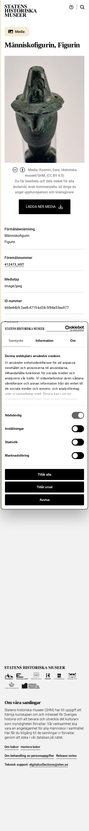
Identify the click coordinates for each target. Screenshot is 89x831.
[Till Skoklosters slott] (72, 676)
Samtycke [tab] (16, 340)
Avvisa (44, 500)
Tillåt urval (44, 487)
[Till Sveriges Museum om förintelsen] (31, 685)
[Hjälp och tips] (71, 7)
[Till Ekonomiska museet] (22, 676)
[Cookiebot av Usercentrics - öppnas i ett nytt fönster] (65, 328)
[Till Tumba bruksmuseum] (12, 685)
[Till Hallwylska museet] (36, 676)
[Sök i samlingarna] (82, 7)
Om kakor (12, 747)
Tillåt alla (44, 474)
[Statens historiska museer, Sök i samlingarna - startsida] (21, 10)
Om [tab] (73, 340)
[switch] (78, 428)
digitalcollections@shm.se (48, 765)
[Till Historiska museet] (48, 676)
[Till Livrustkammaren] (59, 676)
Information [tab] (44, 340)
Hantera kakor (30, 747)
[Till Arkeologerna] (9, 676)
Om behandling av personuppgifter (29, 756)
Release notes (66, 756)
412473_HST (14, 264)
